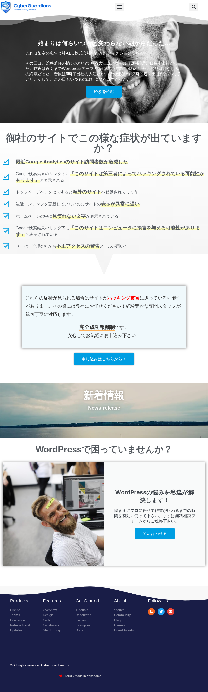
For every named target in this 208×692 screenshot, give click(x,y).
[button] (119, 7)
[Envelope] (170, 611)
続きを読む (104, 91)
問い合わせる (155, 533)
